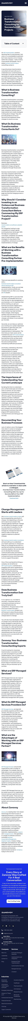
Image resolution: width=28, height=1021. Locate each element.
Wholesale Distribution (17, 995)
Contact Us (4, 958)
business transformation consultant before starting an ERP (11, 284)
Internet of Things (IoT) (6, 994)
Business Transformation (8, 610)
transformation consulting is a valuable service (11, 225)
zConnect (14, 971)
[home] (4, 3)
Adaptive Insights (6, 841)
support (20, 832)
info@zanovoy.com (8, 933)
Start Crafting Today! (14, 901)
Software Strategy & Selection (16, 953)
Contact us (19, 850)
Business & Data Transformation (15, 962)
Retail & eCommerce (6, 1003)
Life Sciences (17, 989)
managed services (9, 834)
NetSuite (10, 837)
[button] (25, 3)
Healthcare (16, 983)
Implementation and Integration (16, 957)
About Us (3, 952)
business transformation (12, 63)
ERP (4, 292)
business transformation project (13, 516)
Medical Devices (18, 992)
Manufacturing (17, 999)
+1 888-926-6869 (7, 930)
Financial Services (6, 1000)
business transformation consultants (14, 540)
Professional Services (7, 997)
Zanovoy (3, 812)
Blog (2, 961)
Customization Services (17, 965)
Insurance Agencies (19, 980)
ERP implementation (8, 52)
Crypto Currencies (6, 1009)
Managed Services (16, 968)
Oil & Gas (3, 1006)
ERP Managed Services (7, 709)
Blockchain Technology (4, 980)
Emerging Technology (7, 990)
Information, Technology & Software (5, 986)
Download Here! (14, 498)
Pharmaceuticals (18, 986)
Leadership (4, 955)
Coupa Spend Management (8, 839)
